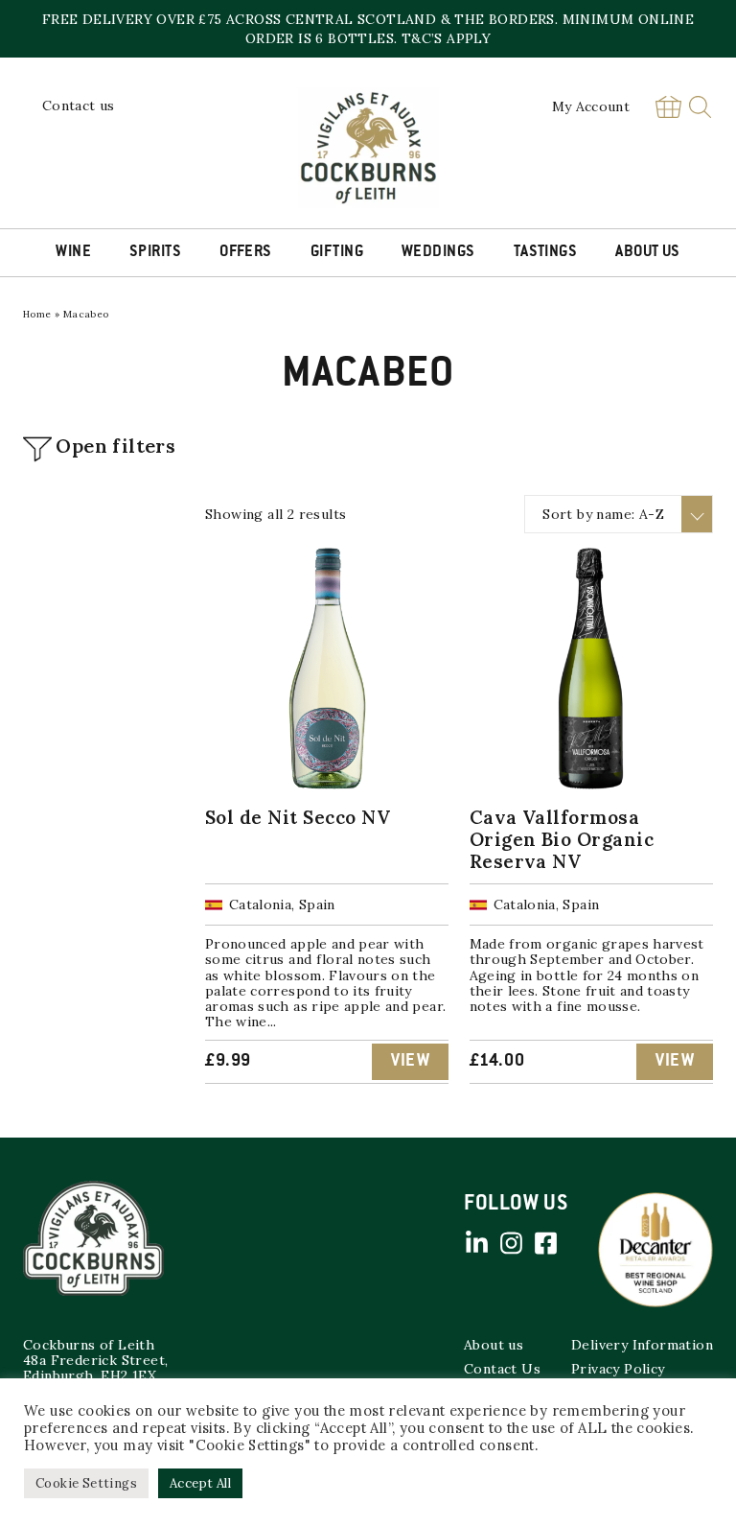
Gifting (336, 252)
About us (493, 1344)
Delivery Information (642, 1344)
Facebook (545, 1243)
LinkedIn (476, 1243)
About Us (647, 252)
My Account (591, 106)
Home (37, 314)
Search (700, 107)
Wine (73, 252)
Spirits (155, 252)
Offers (245, 252)
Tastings (546, 252)
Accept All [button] (200, 1483)
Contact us (78, 105)
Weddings (438, 252)
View (410, 1061)
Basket (668, 107)
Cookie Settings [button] (86, 1483)
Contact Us (502, 1368)
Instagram (510, 1243)
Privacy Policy (618, 1368)
